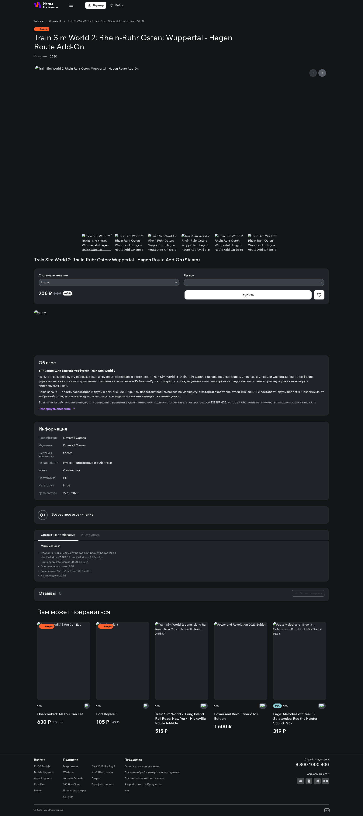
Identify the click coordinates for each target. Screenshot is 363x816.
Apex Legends (43, 778)
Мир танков (70, 766)
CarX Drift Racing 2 (103, 766)
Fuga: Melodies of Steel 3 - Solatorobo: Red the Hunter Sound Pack (295, 718)
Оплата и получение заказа (142, 766)
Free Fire (39, 784)
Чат (127, 790)
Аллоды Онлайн (73, 778)
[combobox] (109, 282)
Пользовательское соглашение (144, 778)
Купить (248, 295)
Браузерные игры (74, 790)
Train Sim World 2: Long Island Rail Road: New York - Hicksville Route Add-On (180, 718)
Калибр (68, 796)
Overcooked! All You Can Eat (60, 714)
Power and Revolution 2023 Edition (236, 716)
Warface (68, 772)
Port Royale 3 (106, 714)
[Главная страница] (46, 5)
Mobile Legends (44, 772)
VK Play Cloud (72, 784)
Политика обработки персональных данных (152, 772)
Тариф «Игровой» (103, 784)
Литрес (96, 778)
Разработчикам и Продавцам (143, 784)
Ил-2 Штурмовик (102, 772)
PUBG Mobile (42, 766)
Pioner (38, 790)
